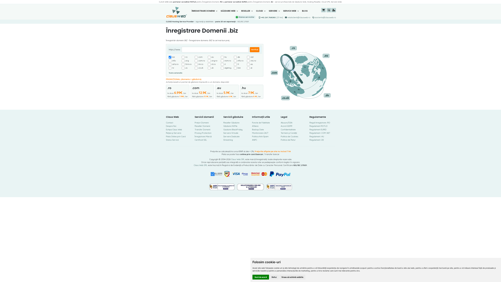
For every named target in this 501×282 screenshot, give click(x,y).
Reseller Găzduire (231, 122)
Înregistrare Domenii (203, 11)
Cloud (259, 11)
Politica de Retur (288, 140)
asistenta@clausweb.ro (325, 17)
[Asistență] (329, 10)
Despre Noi (171, 126)
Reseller (246, 11)
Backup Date (258, 129)
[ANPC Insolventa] (279, 186)
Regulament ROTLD (318, 126)
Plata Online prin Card (176, 136)
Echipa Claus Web (174, 129)
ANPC (254, 140)
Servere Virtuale (230, 133)
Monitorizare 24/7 (260, 133)
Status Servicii (172, 140)
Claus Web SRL (238, 159)
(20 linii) (272, 17)
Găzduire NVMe (230, 126)
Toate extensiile (175, 73)
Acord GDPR (286, 126)
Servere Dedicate (231, 136)
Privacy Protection (203, 133)
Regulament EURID (317, 129)
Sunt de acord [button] (261, 277)
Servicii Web (290, 11)
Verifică (254, 49)
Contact (169, 122)
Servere (273, 11)
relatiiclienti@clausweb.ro (298, 17)
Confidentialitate (288, 129)
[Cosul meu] (323, 10)
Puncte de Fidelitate (261, 122)
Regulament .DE (316, 140)
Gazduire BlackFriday (233, 129)
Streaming (228, 140)
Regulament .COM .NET (319, 133)
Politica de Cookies (289, 136)
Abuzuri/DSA (286, 122)
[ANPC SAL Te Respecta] (222, 186)
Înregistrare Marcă (203, 136)
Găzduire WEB (228, 11)
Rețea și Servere (173, 133)
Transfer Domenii (202, 129)
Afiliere (255, 126)
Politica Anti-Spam (260, 136)
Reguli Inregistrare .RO (319, 122)
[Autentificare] (333, 10)
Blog (305, 11)
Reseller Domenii (202, 126)
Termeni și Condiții (289, 133)
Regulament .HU (316, 136)
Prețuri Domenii (202, 122)
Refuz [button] (274, 277)
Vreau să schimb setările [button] (292, 277)
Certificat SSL (201, 140)
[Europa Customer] (251, 186)
